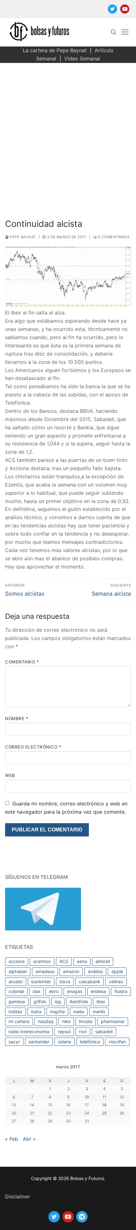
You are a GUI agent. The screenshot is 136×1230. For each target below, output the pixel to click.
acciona (17, 961)
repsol (64, 1031)
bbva (64, 981)
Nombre (16, 718)
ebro (54, 991)
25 (104, 1113)
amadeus (44, 971)
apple (117, 971)
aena (82, 961)
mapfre (57, 1011)
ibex (100, 1001)
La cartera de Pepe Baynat (55, 50)
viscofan (117, 1041)
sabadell (104, 1031)
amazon (71, 971)
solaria (64, 1041)
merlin (99, 1011)
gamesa (17, 1001)
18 (104, 1105)
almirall (103, 961)
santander (38, 1041)
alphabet (18, 971)
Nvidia (85, 1021)
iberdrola (79, 1001)
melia (78, 1011)
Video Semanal (82, 58)
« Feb (11, 1139)
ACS (63, 961)
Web (10, 775)
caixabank (89, 981)
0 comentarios (113, 237)
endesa (98, 991)
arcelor (16, 981)
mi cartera (19, 1021)
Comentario (22, 661)
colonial (16, 991)
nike (66, 1021)
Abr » (29, 1139)
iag (58, 1001)
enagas (74, 991)
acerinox (42, 961)
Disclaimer (17, 1196)
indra (36, 1011)
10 (87, 1097)
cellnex (116, 981)
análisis (95, 971)
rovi (83, 1031)
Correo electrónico (33, 746)
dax (36, 991)
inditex (15, 1011)
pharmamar (113, 1021)
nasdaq (45, 1021)
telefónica (90, 1041)
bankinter (41, 981)
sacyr (14, 1041)
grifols (40, 1001)
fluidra (120, 991)
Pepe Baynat (22, 237)
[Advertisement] (68, 134)
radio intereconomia (29, 1031)
